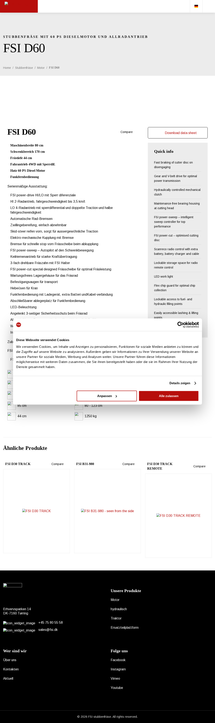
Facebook (118, 660)
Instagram (118, 669)
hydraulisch (119, 609)
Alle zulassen (168, 396)
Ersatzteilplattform (125, 627)
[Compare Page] (135, 132)
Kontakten (11, 669)
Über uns (9, 660)
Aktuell (8, 678)
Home (7, 67)
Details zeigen (179, 383)
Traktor (116, 618)
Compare (126, 132)
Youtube (117, 688)
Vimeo (115, 678)
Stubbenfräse (24, 67)
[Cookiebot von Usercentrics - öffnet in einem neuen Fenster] (180, 325)
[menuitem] (196, 6)
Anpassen (104, 396)
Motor (41, 67)
